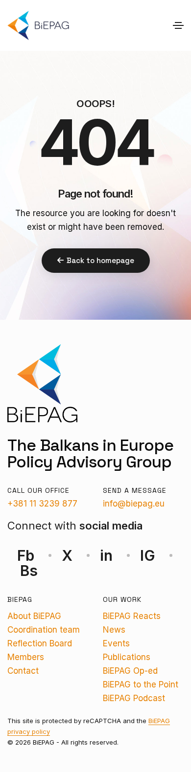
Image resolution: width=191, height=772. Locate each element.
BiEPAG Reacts (132, 616)
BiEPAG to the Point (140, 684)
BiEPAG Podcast (134, 698)
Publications (126, 657)
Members (25, 657)
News (114, 630)
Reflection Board (39, 643)
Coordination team (43, 630)
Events (116, 643)
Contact (23, 671)
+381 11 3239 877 (42, 503)
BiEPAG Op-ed (130, 671)
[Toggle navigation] (178, 25)
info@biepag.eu (134, 503)
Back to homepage (100, 260)
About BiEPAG (34, 616)
